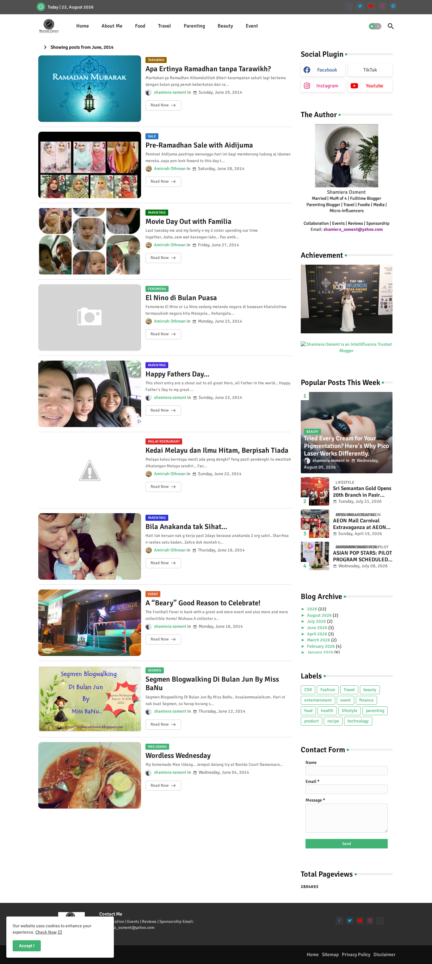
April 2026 (317, 634)
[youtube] (371, 6)
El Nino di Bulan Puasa (181, 297)
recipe (333, 721)
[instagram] (382, 6)
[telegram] (393, 6)
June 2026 (317, 627)
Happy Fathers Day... (177, 374)
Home (82, 26)
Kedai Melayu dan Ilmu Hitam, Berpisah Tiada (216, 450)
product (311, 721)
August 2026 (320, 615)
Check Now (46, 932)
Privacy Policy (356, 954)
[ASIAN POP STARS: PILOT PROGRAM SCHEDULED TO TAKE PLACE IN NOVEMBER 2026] (315, 556)
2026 (312, 609)
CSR (308, 689)
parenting (375, 710)
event (345, 700)
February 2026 (321, 646)
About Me (112, 26)
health (327, 710)
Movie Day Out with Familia (188, 221)
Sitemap (330, 954)
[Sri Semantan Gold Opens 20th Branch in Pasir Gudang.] (315, 491)
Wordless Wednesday (178, 755)
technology (358, 721)
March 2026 (319, 640)
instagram (327, 86)
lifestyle (349, 710)
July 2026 (317, 621)
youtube (374, 86)
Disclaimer (384, 954)
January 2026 (320, 652)
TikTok (370, 70)
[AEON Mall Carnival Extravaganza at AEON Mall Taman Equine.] (315, 523)
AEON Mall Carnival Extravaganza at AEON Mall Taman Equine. (359, 524)
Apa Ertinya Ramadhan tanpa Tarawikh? (208, 69)
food (308, 710)
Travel (164, 26)
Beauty (225, 26)
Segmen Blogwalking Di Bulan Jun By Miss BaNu (212, 683)
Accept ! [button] (26, 945)
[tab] (82, 26)
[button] (375, 26)
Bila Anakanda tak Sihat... (186, 526)
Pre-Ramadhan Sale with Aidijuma (199, 145)
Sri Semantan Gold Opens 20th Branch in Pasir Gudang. (362, 491)
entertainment (318, 700)
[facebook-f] (349, 6)
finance (366, 700)
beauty (369, 689)
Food (140, 26)
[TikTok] (380, 921)
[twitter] (360, 6)
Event (252, 26)
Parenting (194, 26)
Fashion (327, 689)
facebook (327, 70)
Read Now (160, 105)
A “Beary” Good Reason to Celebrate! (203, 603)
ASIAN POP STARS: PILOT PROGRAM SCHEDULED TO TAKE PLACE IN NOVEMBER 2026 (362, 556)
